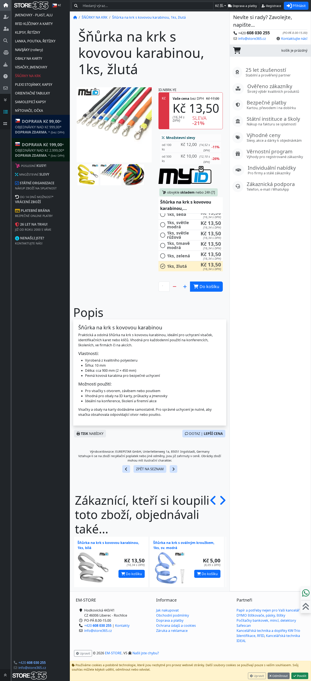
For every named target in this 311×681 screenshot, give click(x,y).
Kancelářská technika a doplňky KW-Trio (268, 630)
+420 (32, 662)
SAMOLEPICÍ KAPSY (30, 102)
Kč (219, 5)
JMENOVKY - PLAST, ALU (34, 15)
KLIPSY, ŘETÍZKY (27, 32)
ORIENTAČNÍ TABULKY (32, 93)
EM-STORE (113, 653)
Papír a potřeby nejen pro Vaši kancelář (268, 610)
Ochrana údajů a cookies (176, 625)
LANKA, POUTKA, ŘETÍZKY (35, 41)
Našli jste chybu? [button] (145, 653)
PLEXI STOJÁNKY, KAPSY (33, 84)
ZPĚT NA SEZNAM (150, 469)
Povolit (301, 676)
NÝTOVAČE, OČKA (29, 110)
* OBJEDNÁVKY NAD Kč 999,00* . (39, 126)
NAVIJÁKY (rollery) (29, 49)
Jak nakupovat (167, 610)
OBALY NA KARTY (28, 58)
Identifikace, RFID (250, 635)
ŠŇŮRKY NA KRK (28, 76)
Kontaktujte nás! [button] (294, 38)
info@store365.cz (32, 667)
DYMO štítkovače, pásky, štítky (261, 615)
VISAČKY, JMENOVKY (31, 67)
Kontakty (122, 625)
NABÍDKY (92, 433)
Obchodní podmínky (172, 615)
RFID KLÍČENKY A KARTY (34, 23)
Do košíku (133, 573)
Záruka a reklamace (172, 630)
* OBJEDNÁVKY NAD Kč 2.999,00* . (39, 150)
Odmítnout (279, 676)
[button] (88, 174)
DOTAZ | (205, 433)
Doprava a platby (169, 620)
